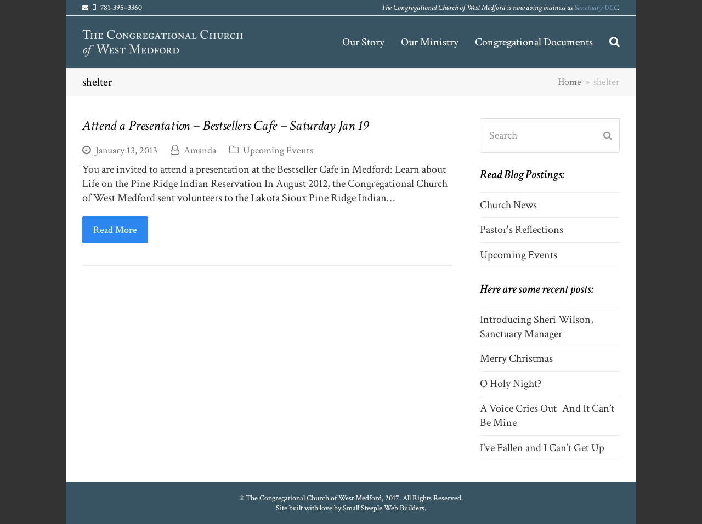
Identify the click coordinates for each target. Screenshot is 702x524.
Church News (508, 205)
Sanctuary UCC (596, 8)
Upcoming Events (278, 150)
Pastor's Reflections (521, 230)
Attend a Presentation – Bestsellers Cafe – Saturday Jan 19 (225, 125)
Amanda (200, 150)
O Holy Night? (510, 384)
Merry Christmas (516, 358)
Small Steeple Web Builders (383, 508)
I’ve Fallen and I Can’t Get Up (542, 448)
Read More (115, 229)
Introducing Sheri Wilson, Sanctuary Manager (536, 326)
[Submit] (607, 135)
